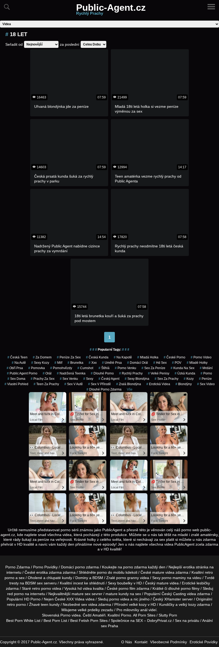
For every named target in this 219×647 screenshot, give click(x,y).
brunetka (75, 363)
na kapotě (123, 357)
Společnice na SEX (127, 620)
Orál (47, 373)
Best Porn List (55, 620)
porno (206, 373)
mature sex (81, 594)
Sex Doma (16, 379)
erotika (189, 567)
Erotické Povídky (204, 642)
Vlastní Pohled (16, 384)
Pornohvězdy (61, 368)
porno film (127, 588)
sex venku (69, 379)
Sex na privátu (187, 620)
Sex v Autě (73, 384)
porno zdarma (135, 567)
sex (84, 604)
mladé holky (197, 363)
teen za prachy (46, 384)
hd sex (160, 363)
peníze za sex (69, 357)
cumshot (85, 368)
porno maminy (174, 578)
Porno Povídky (45, 567)
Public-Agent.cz (111, 10)
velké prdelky (89, 610)
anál (143, 610)
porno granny (127, 578)
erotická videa (158, 384)
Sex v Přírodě (99, 384)
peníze (205, 379)
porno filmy (190, 588)
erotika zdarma (49, 572)
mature (158, 572)
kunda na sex (182, 368)
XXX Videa (75, 599)
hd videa (84, 588)
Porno (65, 615)
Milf (58, 363)
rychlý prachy (131, 373)
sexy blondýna (137, 379)
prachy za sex (42, 379)
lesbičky (203, 583)
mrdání (206, 368)
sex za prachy (166, 379)
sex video (206, 384)
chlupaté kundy (59, 578)
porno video (201, 357)
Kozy (189, 379)
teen (44, 604)
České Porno (174, 357)
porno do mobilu (110, 572)
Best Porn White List (23, 620)
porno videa (119, 599)
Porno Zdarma (17, 567)
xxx (93, 363)
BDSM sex (34, 583)
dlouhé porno (102, 373)
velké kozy (138, 604)
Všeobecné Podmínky (168, 642)
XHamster (172, 599)
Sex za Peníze (153, 368)
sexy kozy (40, 363)
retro (11, 604)
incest (78, 583)
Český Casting (174, 594)
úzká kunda (185, 373)
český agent (109, 379)
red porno (15, 594)
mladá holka (147, 357)
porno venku (125, 368)
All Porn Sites (144, 615)
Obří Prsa (15, 368)
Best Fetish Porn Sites (89, 620)
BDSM (97, 578)
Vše (129, 389)
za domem (42, 357)
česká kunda (97, 357)
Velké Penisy (158, 373)
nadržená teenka (71, 373)
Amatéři (98, 615)
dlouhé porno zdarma (104, 389)
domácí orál (137, 363)
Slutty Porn (168, 615)
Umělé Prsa (112, 363)
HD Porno (32, 599)
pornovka (36, 368)
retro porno (41, 588)
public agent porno (22, 373)
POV (176, 363)
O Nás (126, 642)
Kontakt (141, 642)
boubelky (124, 583)
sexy (88, 379)
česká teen (17, 357)
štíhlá (104, 368)
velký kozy (187, 604)
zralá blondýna (128, 384)
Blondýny (183, 384)
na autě (19, 363)
